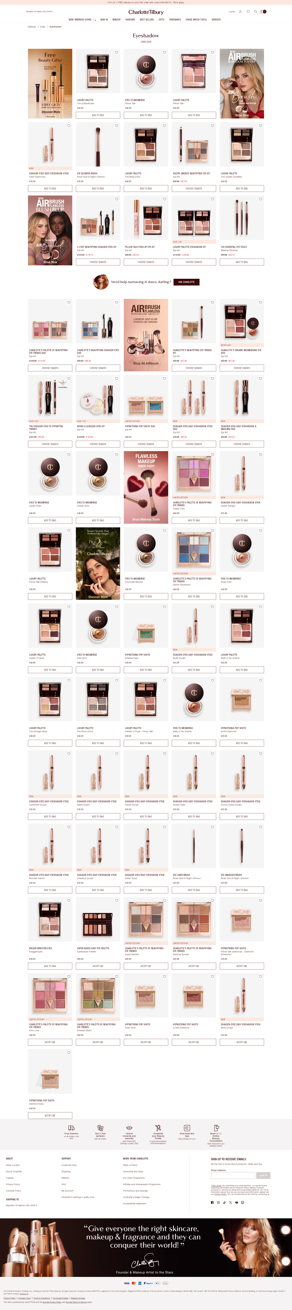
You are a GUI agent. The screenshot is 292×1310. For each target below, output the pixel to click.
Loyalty (232, 11)
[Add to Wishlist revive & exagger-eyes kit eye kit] (116, 378)
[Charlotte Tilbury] (146, 11)
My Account (67, 1190)
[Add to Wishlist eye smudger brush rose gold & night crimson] (260, 827)
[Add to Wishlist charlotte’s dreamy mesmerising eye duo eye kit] (260, 302)
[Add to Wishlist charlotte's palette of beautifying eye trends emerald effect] (116, 976)
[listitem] (82, 20)
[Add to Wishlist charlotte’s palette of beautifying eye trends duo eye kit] (68, 302)
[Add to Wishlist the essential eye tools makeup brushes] (260, 199)
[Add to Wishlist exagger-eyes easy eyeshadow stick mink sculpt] (260, 976)
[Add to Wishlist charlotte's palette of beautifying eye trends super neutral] (164, 900)
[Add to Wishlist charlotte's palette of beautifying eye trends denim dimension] (212, 531)
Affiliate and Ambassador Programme (141, 1184)
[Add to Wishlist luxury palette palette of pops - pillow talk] (164, 680)
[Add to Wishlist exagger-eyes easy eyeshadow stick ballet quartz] (116, 753)
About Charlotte (14, 1171)
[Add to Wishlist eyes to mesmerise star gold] (116, 607)
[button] (255, 11)
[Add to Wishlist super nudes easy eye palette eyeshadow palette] (116, 900)
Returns (65, 1178)
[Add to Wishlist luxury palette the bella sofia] (164, 125)
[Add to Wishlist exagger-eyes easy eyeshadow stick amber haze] (212, 753)
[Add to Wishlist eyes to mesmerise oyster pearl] (68, 454)
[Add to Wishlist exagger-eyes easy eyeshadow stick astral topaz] (164, 827)
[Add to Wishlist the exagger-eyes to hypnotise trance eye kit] (68, 378)
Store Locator (13, 1165)
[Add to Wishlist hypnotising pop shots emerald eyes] (164, 607)
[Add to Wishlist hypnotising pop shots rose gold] (164, 976)
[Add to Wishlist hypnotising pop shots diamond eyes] (68, 1052)
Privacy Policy (13, 1184)
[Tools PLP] (146, 522)
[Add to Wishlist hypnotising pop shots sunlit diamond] (260, 680)
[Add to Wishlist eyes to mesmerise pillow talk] (164, 52)
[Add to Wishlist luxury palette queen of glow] (68, 607)
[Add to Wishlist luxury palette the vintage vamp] (68, 680)
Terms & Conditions (41, 1298)
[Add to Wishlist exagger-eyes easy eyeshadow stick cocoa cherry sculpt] (260, 753)
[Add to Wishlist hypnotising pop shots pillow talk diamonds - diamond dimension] (260, 900)
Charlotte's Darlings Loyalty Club (78, 1197)
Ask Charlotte (186, 282)
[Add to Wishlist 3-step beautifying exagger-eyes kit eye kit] (116, 199)
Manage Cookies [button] (78, 1298)
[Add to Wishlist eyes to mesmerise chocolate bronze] (164, 531)
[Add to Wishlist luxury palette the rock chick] (116, 680)
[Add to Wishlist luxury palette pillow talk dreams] (68, 531)
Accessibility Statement (134, 1203)
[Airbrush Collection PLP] (146, 370)
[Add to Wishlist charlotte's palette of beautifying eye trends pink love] (68, 976)
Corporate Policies (60, 1298)
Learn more (146, 41)
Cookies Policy (13, 1190)
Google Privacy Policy (52, 1302)
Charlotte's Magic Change (136, 1197)
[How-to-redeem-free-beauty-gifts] (50, 117)
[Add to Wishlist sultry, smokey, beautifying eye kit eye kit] (212, 125)
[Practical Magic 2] (98, 599)
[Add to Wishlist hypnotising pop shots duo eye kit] (164, 378)
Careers (10, 1178)
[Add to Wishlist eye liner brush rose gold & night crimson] (212, 827)
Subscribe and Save (133, 1171)
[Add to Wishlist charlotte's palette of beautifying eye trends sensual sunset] (212, 900)
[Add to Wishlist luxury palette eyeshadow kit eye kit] (212, 199)
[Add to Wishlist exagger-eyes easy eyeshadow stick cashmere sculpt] (68, 753)
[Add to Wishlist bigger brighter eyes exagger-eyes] (68, 900)
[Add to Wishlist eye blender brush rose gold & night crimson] (116, 125)
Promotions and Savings (135, 1190)
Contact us (24, 1294)
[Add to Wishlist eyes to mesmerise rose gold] (260, 531)
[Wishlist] (248, 11)
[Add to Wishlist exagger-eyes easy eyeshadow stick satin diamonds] (68, 125)
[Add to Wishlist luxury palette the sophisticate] (116, 52)
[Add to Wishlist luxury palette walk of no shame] (260, 607)
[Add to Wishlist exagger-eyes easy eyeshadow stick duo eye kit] (212, 378)
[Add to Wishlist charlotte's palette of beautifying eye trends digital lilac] (212, 454)
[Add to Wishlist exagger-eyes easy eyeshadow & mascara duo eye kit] (260, 378)
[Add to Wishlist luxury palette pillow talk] (212, 52)
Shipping (66, 1171)
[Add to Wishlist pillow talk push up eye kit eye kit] (164, 199)
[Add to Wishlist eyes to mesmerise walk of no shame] (212, 680)
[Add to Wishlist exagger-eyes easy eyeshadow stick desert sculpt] (164, 753)
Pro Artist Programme (134, 1178)
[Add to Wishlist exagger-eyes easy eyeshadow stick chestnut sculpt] (116, 827)
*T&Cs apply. (216, 1185)
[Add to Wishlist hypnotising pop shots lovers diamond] (212, 976)
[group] (73, 1134)
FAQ (64, 1184)
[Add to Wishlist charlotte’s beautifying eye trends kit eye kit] (212, 302)
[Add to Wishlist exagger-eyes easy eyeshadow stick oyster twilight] (260, 454)
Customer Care (69, 1165)
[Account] (240, 11)
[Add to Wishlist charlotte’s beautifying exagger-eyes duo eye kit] (116, 302)
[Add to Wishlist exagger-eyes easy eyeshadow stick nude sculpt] (212, 607)
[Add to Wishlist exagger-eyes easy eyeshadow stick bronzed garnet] (68, 827)
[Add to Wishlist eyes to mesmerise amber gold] (116, 454)
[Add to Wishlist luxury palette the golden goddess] (260, 125)
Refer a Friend (130, 1165)
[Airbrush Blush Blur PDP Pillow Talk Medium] (50, 264)
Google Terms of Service (76, 1302)
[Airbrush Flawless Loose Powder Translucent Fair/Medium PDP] (242, 117)
